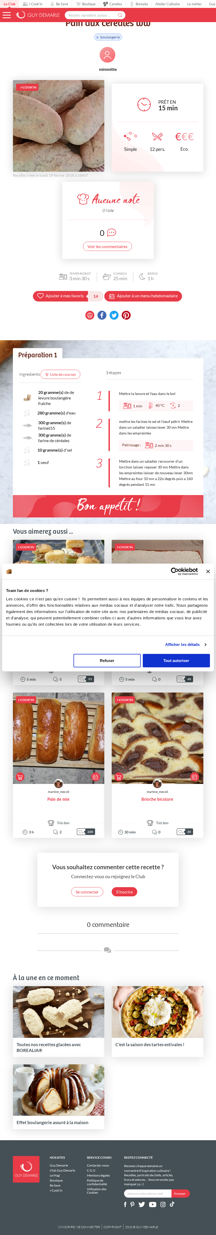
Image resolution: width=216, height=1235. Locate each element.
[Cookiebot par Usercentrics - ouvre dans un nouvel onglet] (175, 571)
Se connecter (87, 891)
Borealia (142, 4)
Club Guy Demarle (62, 1170)
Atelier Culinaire (167, 4)
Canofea (115, 4)
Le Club (9, 4)
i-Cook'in (35, 4)
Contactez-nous (98, 1165)
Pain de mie (58, 799)
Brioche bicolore (157, 799)
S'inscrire (124, 891)
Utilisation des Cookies (96, 1190)
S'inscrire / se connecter (79, 1227)
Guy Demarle (59, 1165)
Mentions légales (98, 1175)
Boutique (89, 4)
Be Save (62, 4)
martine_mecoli (58, 792)
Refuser (107, 660)
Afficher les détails (182, 644)
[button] (7, 15)
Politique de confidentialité (97, 1182)
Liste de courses (63, 374)
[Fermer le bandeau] (208, 571)
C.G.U (91, 1170)
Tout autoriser (176, 660)
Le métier (194, 4)
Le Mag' (55, 1175)
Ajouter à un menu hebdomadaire (147, 295)
